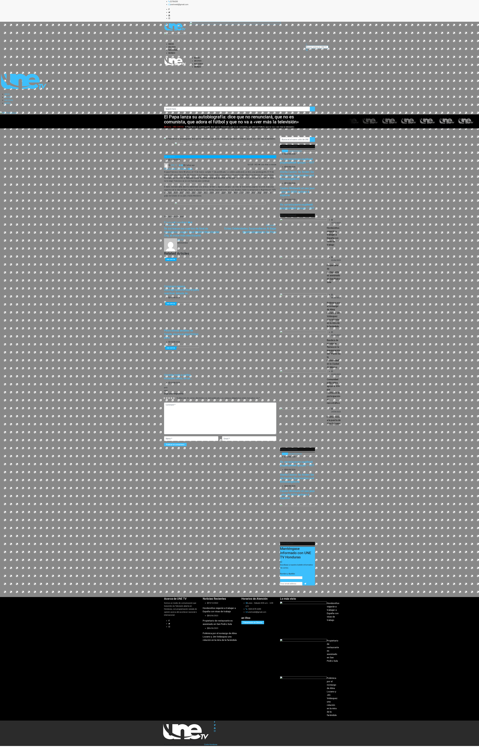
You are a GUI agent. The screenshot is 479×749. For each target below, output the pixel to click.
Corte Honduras (210, 744)
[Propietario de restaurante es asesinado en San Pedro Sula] (303, 274)
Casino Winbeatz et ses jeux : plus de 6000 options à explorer (297, 192)
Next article (270, 225)
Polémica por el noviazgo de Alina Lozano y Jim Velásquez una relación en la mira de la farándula (220, 636)
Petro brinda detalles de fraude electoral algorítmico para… (181, 334)
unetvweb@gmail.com (179, 4)
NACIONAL (173, 50)
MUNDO (171, 53)
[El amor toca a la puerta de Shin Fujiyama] (303, 426)
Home (168, 127)
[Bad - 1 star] (164, 398)
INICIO (171, 44)
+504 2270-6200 (254, 609)
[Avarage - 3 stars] (169, 398)
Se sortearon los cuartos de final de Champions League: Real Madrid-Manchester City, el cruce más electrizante (191, 232)
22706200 (174, 1)
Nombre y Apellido (287, 574)
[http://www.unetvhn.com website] (179, 165)
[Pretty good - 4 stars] (171, 398)
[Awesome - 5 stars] (174, 398)
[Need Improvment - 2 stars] (167, 398)
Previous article (171, 225)
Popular (291, 151)
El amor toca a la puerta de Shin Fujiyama (334, 420)
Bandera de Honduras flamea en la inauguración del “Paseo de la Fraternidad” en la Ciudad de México (334, 353)
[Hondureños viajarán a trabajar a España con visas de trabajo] (303, 237)
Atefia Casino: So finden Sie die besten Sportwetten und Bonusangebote (297, 175)
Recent (285, 151)
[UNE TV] (182, 165)
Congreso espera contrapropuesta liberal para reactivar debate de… (181, 290)
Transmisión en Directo (252, 622)
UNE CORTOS (178, 127)
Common (298, 151)
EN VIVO (172, 47)
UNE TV (180, 240)
